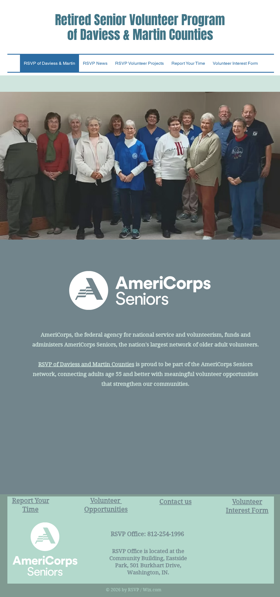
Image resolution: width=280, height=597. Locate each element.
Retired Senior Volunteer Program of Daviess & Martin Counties (140, 27)
